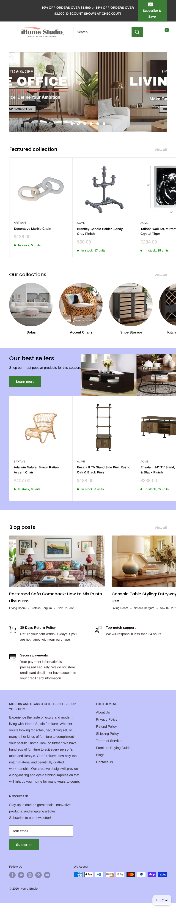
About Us (103, 712)
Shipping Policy (107, 733)
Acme (81, 222)
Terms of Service (108, 741)
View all (161, 150)
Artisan (20, 222)
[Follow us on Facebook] (12, 875)
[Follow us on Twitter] (21, 875)
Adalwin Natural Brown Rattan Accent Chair (36, 469)
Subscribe (24, 845)
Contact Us (104, 762)
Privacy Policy (107, 719)
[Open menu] (11, 32)
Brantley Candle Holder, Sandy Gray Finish (100, 231)
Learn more (25, 381)
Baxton (19, 461)
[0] (163, 32)
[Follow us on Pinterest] (38, 875)
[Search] (137, 32)
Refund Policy (106, 726)
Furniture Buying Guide (113, 748)
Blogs (100, 755)
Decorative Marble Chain (32, 228)
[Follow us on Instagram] (30, 875)
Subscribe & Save (152, 13)
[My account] (153, 32)
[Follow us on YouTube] (47, 875)
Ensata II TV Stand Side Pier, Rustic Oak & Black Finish (103, 469)
